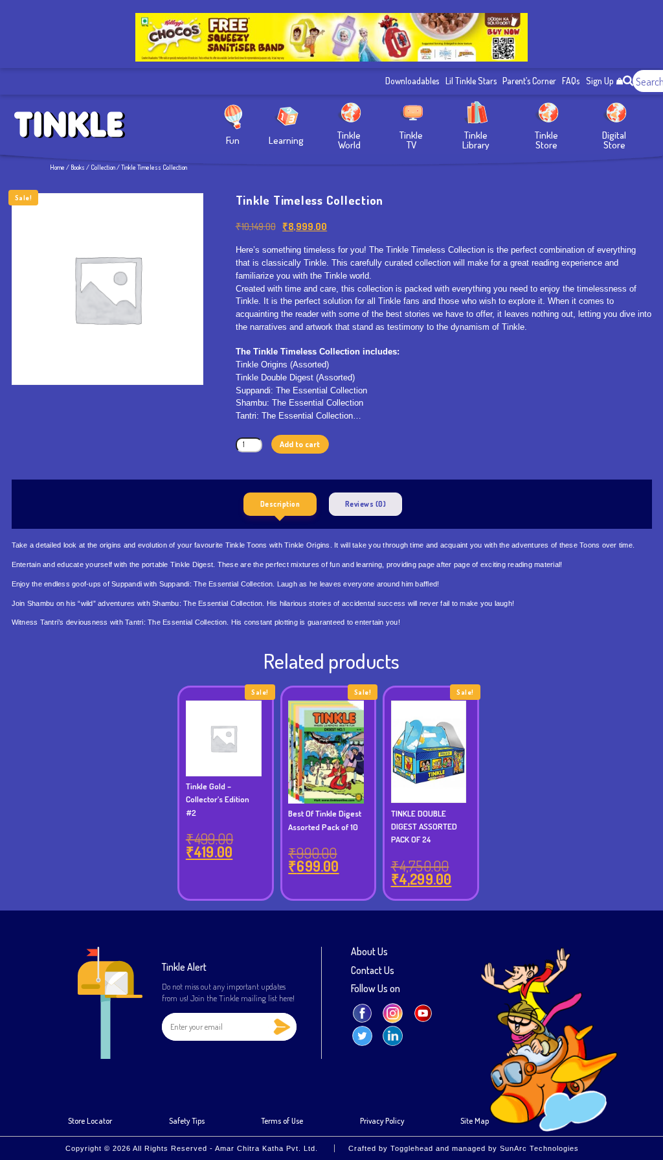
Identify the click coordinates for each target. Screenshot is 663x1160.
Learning (286, 139)
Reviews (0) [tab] (366, 504)
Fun (233, 139)
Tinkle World (349, 139)
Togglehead (411, 1148)
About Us (369, 952)
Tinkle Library (475, 139)
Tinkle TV (411, 139)
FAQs (570, 81)
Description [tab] (280, 504)
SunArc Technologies (539, 1148)
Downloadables (412, 81)
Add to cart (300, 444)
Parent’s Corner (529, 81)
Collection (103, 167)
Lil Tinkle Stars (471, 81)
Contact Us (372, 971)
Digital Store (614, 139)
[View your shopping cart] (619, 81)
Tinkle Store (546, 139)
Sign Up (600, 81)
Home (57, 167)
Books (78, 167)
